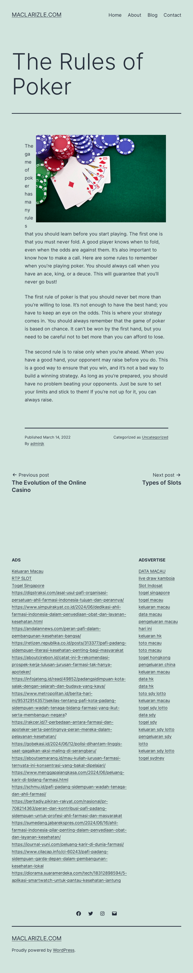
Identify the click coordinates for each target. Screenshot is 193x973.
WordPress (63, 950)
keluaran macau (154, 700)
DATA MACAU (152, 571)
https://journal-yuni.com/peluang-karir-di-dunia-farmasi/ (68, 844)
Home (115, 15)
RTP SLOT (22, 578)
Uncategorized (155, 437)
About (134, 15)
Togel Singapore (28, 585)
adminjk (37, 443)
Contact (172, 15)
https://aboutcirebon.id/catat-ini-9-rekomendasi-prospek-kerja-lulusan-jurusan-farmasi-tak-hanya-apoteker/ (62, 664)
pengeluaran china (157, 664)
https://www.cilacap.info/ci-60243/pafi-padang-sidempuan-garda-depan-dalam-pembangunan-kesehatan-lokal (60, 858)
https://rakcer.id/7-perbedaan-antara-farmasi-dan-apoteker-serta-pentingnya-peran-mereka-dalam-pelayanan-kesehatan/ (62, 729)
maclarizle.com (36, 14)
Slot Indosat (151, 585)
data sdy (147, 714)
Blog (152, 15)
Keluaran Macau (27, 571)
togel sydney (151, 758)
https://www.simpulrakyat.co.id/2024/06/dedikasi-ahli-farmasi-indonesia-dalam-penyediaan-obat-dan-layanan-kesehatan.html (69, 614)
